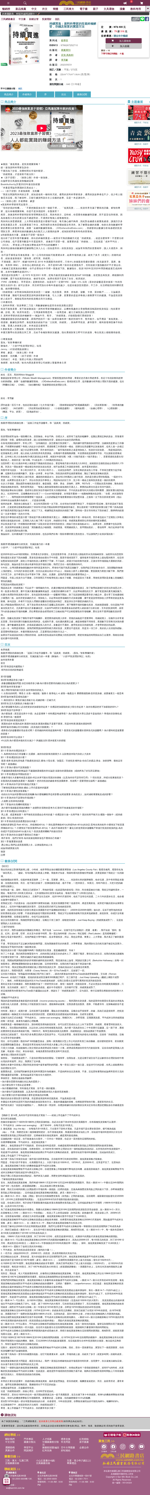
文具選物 (109, 9)
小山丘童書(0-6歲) (45, 1460)
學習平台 (28, 1447)
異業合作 (10, 1450)
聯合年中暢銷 (121, 35)
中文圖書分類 (9, 88)
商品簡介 (8, 94)
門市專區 (28, 1439)
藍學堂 (64, 40)
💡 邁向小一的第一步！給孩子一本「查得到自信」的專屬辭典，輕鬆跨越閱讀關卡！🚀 (2, 13)
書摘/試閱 (82, 94)
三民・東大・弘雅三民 (17, 1460)
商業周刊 (65, 50)
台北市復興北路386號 (16, 1475)
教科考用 (135, 9)
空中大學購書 (68, 1447)
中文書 (22, 19)
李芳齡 (64, 59)
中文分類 (10, 1441)
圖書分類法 (30, 1441)
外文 (44, 9)
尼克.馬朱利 (67, 55)
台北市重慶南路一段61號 (80, 1475)
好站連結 (65, 1450)
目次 (63, 94)
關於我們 (10, 1439)
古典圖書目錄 (43, 1463)
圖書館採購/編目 (50, 1447)
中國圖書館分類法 (50, 1443)
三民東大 (69, 9)
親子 (95, 9)
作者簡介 (27, 94)
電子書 (84, 9)
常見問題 (65, 1441)
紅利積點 (84, 1439)
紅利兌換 (47, 1450)
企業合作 (84, 1447)
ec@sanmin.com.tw (15, 1487)
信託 (57, 19)
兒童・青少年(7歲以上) (79, 1460)
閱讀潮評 (28, 1450)
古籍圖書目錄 (12, 1463)
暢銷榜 (6, 9)
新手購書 (84, 1441)
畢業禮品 (71, 1463)
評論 (137, 19)
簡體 (55, 9)
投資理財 (46, 19)
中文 (34, 9)
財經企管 (34, 19)
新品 (21, 9)
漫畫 (122, 9)
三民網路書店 (8, 19)
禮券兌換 (65, 1439)
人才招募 (47, 1439)
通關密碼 (10, 1447)
